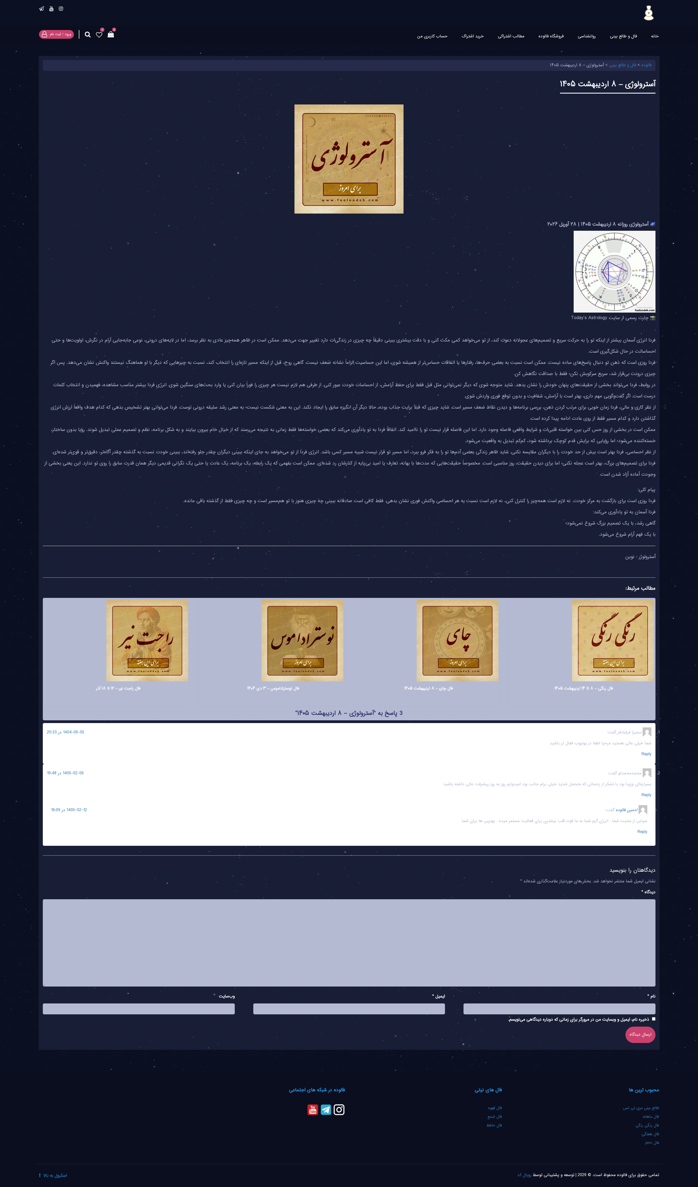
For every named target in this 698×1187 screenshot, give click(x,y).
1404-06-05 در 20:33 (65, 732)
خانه (655, 36)
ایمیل (438, 996)
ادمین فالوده (626, 810)
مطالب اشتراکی (511, 36)
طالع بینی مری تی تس (641, 1108)
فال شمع (495, 1116)
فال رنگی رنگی (647, 1125)
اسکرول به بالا (55, 1175)
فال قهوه (495, 1108)
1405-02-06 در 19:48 (65, 773)
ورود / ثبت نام (60, 34)
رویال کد (524, 1175)
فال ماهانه (651, 1116)
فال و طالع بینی (623, 36)
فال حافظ (493, 1125)
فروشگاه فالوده (551, 36)
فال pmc (652, 1143)
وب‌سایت (227, 996)
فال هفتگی (650, 1134)
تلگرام (41, 9)
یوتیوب (51, 9)
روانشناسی (587, 36)
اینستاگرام (61, 9)
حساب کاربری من (432, 36)
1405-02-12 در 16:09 (69, 810)
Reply (646, 754)
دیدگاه (648, 892)
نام (651, 996)
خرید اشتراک (473, 36)
